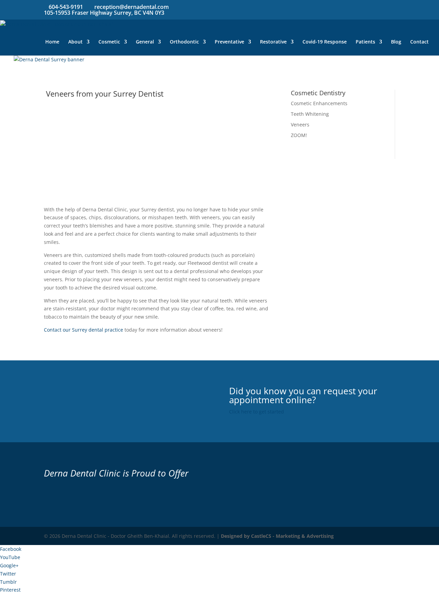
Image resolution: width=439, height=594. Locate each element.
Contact (419, 42)
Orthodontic (184, 42)
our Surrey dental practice (92, 329)
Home (52, 42)
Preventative (229, 42)
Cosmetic (109, 42)
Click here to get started (256, 411)
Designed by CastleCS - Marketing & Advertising (277, 536)
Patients (365, 42)
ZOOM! (299, 135)
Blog (396, 42)
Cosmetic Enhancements (319, 103)
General (145, 42)
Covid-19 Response (324, 42)
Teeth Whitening (310, 114)
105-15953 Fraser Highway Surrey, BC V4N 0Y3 (104, 12)
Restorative (273, 42)
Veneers (300, 124)
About (75, 42)
